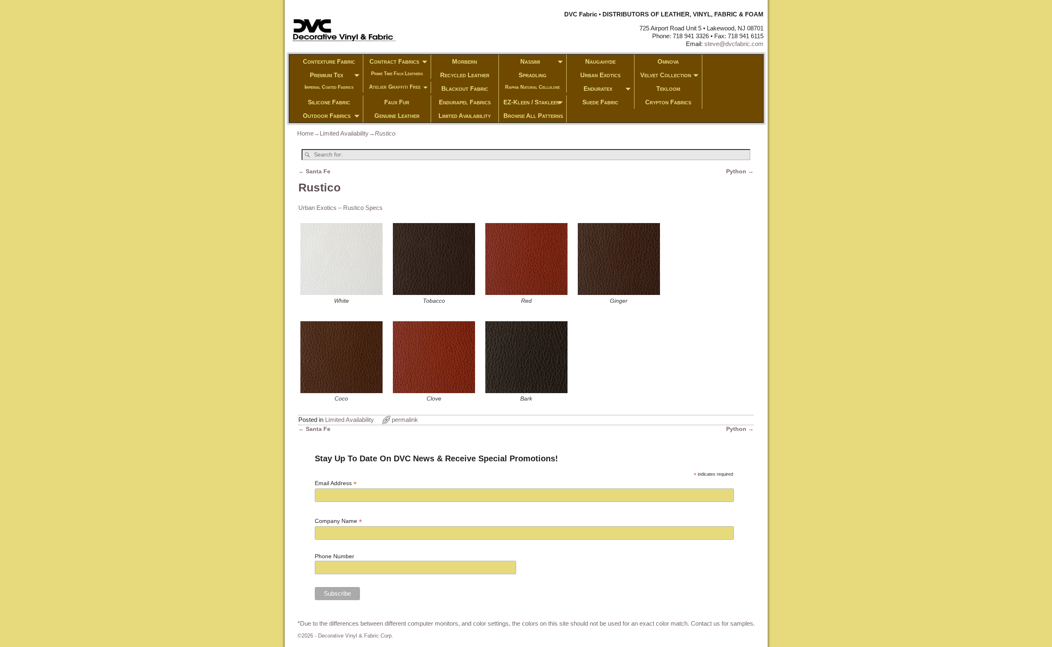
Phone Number (334, 556)
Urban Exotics (600, 74)
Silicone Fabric (329, 102)
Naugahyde (600, 61)
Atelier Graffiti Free (395, 87)
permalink (405, 419)
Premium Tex (326, 74)
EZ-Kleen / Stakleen (531, 102)
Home (305, 133)
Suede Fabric (600, 102)
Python (740, 171)
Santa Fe (314, 171)
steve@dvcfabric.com (734, 43)
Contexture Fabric (329, 61)
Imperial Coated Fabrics (329, 87)
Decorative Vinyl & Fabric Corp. (355, 636)
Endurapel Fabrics (465, 102)
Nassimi (530, 61)
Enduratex (598, 88)
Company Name (338, 521)
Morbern (464, 61)
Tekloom (668, 88)
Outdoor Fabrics (327, 115)
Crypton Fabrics (668, 102)
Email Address (336, 483)
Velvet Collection (665, 74)
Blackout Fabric (464, 88)
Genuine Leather (397, 115)
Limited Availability (464, 115)
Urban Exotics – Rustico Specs (340, 207)
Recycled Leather (464, 74)
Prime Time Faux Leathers (397, 73)
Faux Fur (396, 102)
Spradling (533, 74)
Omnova (668, 61)
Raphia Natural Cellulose (532, 87)
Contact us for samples (722, 623)
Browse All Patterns (533, 115)
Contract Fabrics (394, 61)
